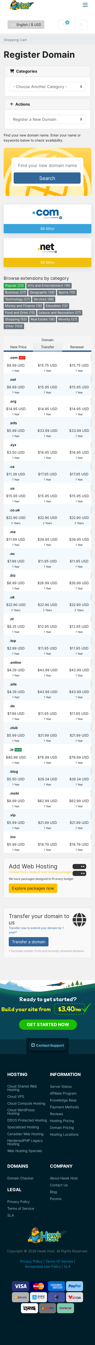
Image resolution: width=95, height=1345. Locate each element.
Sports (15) (66, 292)
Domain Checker (20, 1178)
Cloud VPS (15, 1096)
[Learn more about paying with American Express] (56, 1286)
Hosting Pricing (62, 1120)
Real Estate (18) (43, 319)
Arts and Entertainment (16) (49, 285)
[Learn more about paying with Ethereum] (56, 1297)
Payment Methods (64, 1107)
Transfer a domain (28, 941)
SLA (10, 1215)
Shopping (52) (16, 319)
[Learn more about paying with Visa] (20, 1286)
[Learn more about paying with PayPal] (74, 1286)
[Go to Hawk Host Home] (22, 5)
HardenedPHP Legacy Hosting (25, 1142)
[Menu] (85, 5)
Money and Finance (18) (23, 306)
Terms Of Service (59, 1261)
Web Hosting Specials (24, 1151)
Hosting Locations (64, 1134)
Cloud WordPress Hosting (21, 1111)
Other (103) (14, 326)
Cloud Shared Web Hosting (22, 1088)
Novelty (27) (67, 319)
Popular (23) (14, 285)
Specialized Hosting (23, 1127)
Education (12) (57, 306)
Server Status (61, 1086)
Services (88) (44, 299)
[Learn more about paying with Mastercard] (38, 1286)
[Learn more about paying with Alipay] (38, 1297)
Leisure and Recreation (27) (60, 312)
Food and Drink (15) (20, 312)
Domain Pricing (62, 1127)
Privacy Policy (18, 1201)
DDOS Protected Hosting (27, 1120)
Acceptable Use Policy (43, 1266)
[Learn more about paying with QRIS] (29, 1308)
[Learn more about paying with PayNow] (65, 1308)
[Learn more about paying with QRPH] (47, 1308)
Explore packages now (33, 888)
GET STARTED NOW (48, 1024)
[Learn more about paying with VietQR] (74, 1297)
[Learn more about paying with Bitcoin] (20, 1297)
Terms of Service (20, 1208)
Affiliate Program (63, 1093)
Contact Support (50, 1045)
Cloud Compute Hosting (26, 1103)
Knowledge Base (63, 1100)
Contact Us (59, 1185)
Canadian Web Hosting (25, 1134)
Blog (53, 1192)
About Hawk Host (64, 1178)
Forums (55, 1198)
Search (47, 178)
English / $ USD (28, 24)
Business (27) (15, 292)
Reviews (56, 1114)
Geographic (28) (42, 292)
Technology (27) (17, 299)
